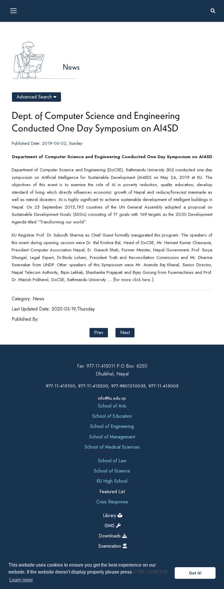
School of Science (112, 471)
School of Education (112, 416)
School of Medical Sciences (112, 447)
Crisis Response (112, 501)
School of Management (112, 436)
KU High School (112, 481)
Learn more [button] (21, 579)
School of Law (112, 460)
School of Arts (112, 406)
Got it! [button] (195, 573)
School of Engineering (112, 426)
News (71, 66)
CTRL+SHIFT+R (150, 571)
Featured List (112, 491)
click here (141, 279)
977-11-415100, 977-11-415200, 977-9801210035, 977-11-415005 (112, 386)
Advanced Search (35, 97)
